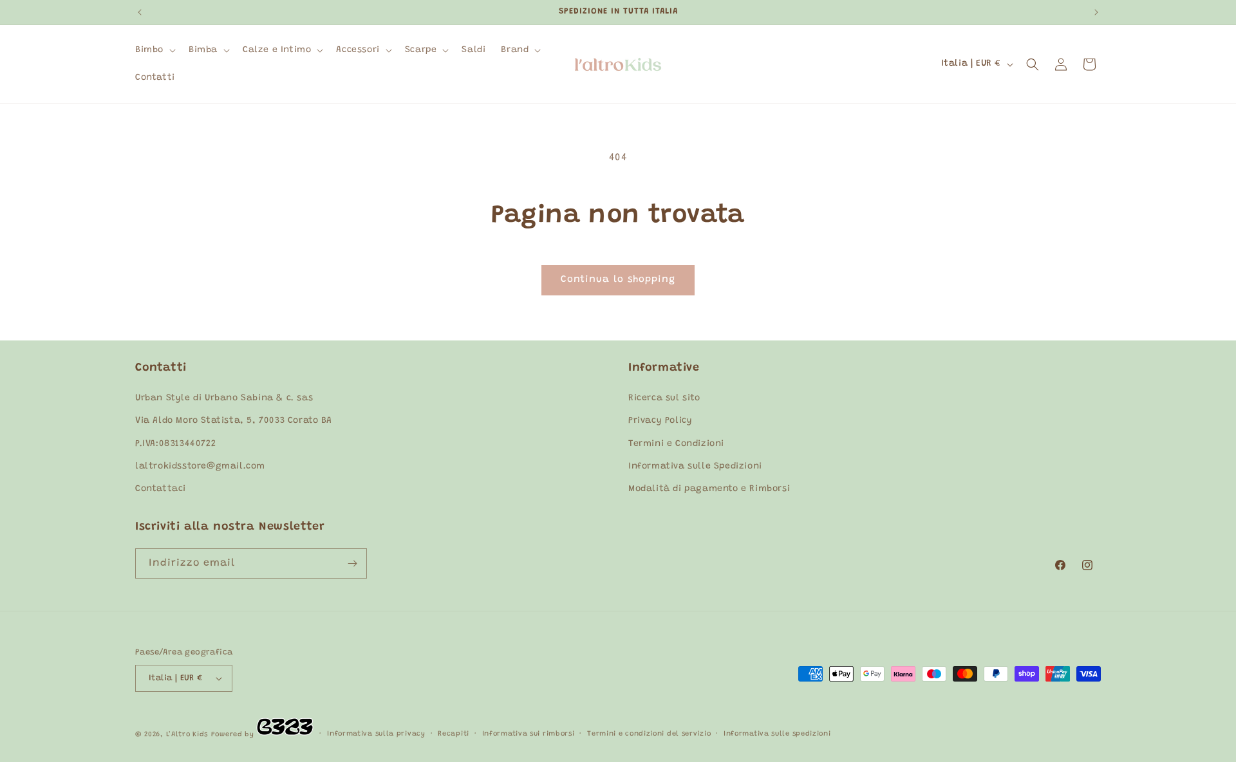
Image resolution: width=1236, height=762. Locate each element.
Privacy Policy (660, 421)
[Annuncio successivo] (1096, 12)
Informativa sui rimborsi (528, 734)
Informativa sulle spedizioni (777, 734)
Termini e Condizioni (676, 444)
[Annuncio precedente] (140, 12)
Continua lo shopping (618, 279)
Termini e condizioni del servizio (649, 734)
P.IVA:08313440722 (175, 444)
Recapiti (453, 734)
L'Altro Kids (187, 734)
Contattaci (160, 489)
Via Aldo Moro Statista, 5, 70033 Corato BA (233, 421)
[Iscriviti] (352, 563)
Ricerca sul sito (664, 398)
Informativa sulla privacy (376, 734)
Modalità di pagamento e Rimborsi (709, 489)
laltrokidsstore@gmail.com (200, 466)
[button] (154, 50)
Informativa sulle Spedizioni (695, 466)
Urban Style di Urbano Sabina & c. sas (224, 398)
